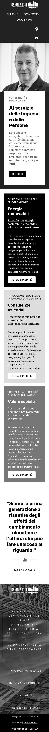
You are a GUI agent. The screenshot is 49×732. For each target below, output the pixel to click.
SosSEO (34, 729)
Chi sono (12, 14)
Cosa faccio (31, 14)
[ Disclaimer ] (24, 695)
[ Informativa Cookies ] (24, 683)
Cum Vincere (30, 722)
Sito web (16, 722)
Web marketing (19, 729)
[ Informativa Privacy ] (24, 671)
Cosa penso (24, 20)
